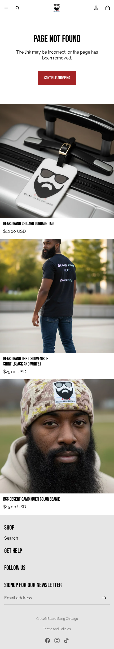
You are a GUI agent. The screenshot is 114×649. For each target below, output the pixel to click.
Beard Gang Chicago (62, 619)
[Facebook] (48, 640)
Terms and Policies (57, 629)
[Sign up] (104, 597)
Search (11, 537)
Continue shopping (57, 77)
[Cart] (107, 8)
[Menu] (6, 8)
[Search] (17, 8)
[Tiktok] (66, 640)
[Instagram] (57, 640)
